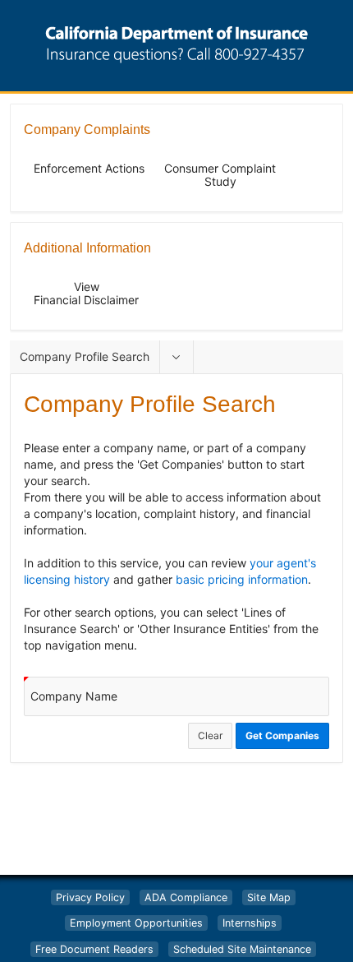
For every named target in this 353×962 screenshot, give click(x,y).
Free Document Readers (94, 949)
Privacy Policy (90, 897)
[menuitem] (176, 356)
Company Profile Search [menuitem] (84, 356)
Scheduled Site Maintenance (242, 949)
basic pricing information (242, 579)
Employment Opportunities (136, 923)
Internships (249, 923)
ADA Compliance (185, 897)
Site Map (269, 897)
